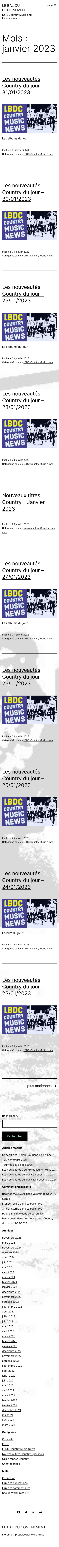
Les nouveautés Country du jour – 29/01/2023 (23, 294)
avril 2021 (8, 1419)
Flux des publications (14, 1482)
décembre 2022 (11, 1351)
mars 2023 (8, 1336)
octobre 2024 (10, 1252)
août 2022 (8, 1370)
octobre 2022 (10, 1360)
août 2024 (8, 1257)
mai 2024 (8, 1267)
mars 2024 (8, 1277)
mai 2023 (7, 1326)
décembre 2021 (11, 1410)
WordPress (37, 1534)
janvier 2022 (9, 1405)
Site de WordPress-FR (15, 1492)
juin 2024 (7, 1262)
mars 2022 (8, 1395)
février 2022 (9, 1400)
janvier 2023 (9, 1346)
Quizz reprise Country (15, 1458)
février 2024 (9, 1282)
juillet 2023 (8, 1316)
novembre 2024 (12, 1247)
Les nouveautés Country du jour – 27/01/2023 (23, 570)
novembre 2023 (11, 1296)
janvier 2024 (9, 1286)
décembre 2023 (11, 1291)
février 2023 (9, 1341)
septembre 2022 (12, 1365)
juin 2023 (7, 1321)
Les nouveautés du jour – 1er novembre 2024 (29, 1179)
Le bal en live (34, 1203)
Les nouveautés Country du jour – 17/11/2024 (29, 1169)
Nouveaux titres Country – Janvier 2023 (23, 502)
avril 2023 (8, 1331)
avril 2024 (8, 1272)
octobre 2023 (10, 1301)
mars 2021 (8, 1424)
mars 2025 (8, 1242)
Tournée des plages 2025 (17, 1164)
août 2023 (8, 1311)
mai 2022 (7, 1385)
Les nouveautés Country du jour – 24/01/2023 (23, 880)
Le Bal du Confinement (24, 1527)
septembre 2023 (12, 1306)
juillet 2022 (8, 1375)
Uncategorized (11, 1463)
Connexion (8, 1478)
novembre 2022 (11, 1355)
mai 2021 (7, 1414)
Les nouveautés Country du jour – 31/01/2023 (23, 86)
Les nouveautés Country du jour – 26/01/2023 (23, 677)
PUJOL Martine (11, 1213)
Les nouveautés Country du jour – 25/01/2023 (23, 778)
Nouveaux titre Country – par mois (23, 1454)
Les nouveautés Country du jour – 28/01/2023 (23, 400)
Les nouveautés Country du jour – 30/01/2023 (23, 192)
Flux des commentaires (16, 1488)
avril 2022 (8, 1390)
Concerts (7, 1439)
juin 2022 (7, 1380)
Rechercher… (10, 1115)
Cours (5, 1444)
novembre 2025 (11, 1237)
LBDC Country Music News (38, 154)
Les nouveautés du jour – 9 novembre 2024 (28, 1174)
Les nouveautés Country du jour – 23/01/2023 (23, 987)
